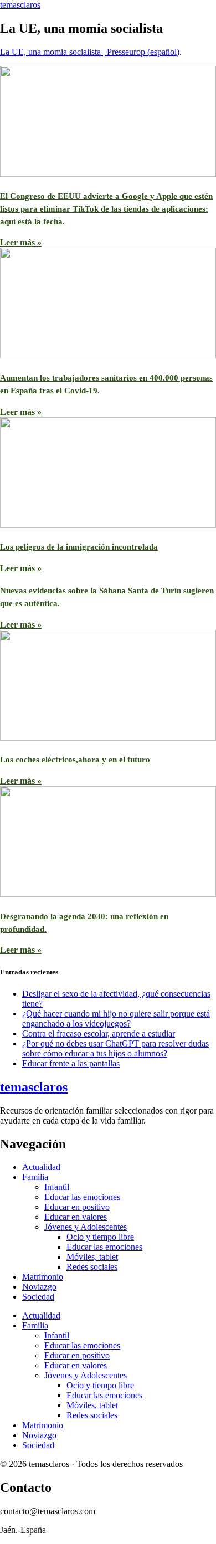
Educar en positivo (77, 1207)
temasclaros (20, 4)
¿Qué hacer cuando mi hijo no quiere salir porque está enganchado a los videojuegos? (116, 1018)
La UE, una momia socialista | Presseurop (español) (89, 52)
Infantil (56, 1187)
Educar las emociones (82, 1197)
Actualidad (41, 1167)
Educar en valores (75, 1217)
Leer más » (21, 242)
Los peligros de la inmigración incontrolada (79, 546)
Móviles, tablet (92, 1256)
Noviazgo (39, 1286)
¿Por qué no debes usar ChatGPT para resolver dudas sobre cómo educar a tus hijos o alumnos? (115, 1048)
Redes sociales (91, 1266)
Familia (35, 1177)
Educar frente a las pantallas (71, 1063)
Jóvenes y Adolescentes (85, 1227)
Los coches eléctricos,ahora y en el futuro (75, 759)
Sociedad (38, 1296)
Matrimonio (42, 1276)
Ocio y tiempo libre (100, 1237)
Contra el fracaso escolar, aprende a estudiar (98, 1033)
